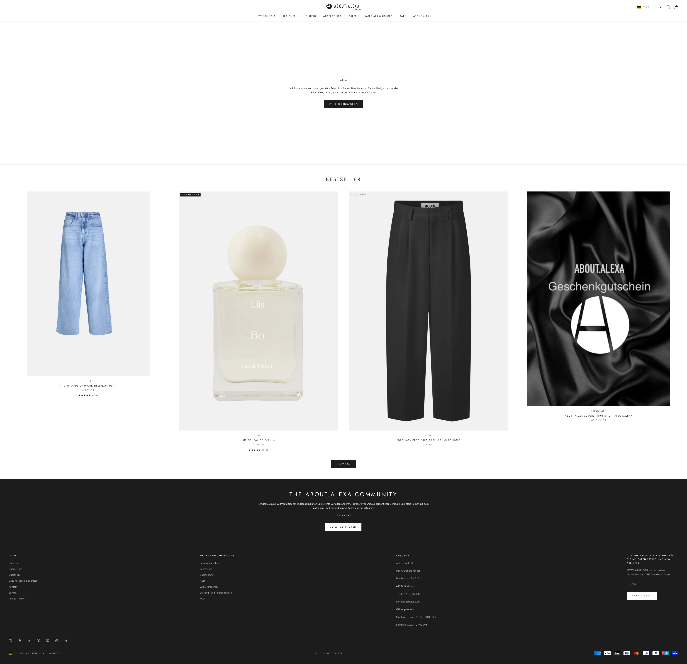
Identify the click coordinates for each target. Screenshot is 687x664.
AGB (202, 580)
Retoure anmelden (210, 563)
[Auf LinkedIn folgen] (29, 641)
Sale (403, 16)
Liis (258, 435)
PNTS (88, 381)
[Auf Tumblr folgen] (66, 641)
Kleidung (309, 16)
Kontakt (13, 587)
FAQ (202, 598)
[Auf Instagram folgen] (10, 641)
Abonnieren (642, 595)
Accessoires (332, 16)
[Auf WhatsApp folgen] (57, 641)
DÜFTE (353, 16)
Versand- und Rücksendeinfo (216, 592)
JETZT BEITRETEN (343, 526)
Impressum (206, 569)
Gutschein (14, 575)
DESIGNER (289, 16)
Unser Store (15, 569)
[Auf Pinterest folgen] (19, 641)
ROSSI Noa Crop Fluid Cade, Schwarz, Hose (428, 440)
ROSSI (428, 435)
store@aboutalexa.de (408, 601)
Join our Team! (17, 598)
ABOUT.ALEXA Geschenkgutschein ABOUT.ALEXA (598, 415)
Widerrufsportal (209, 587)
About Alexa (422, 16)
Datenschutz (206, 575)
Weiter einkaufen (343, 104)
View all (344, 463)
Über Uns (14, 563)
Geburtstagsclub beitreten (23, 580)
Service (12, 592)
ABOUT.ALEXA (598, 411)
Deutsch (54, 653)
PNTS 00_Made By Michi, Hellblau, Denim (88, 385)
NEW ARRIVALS (265, 16)
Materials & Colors (378, 16)
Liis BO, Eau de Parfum (258, 440)
